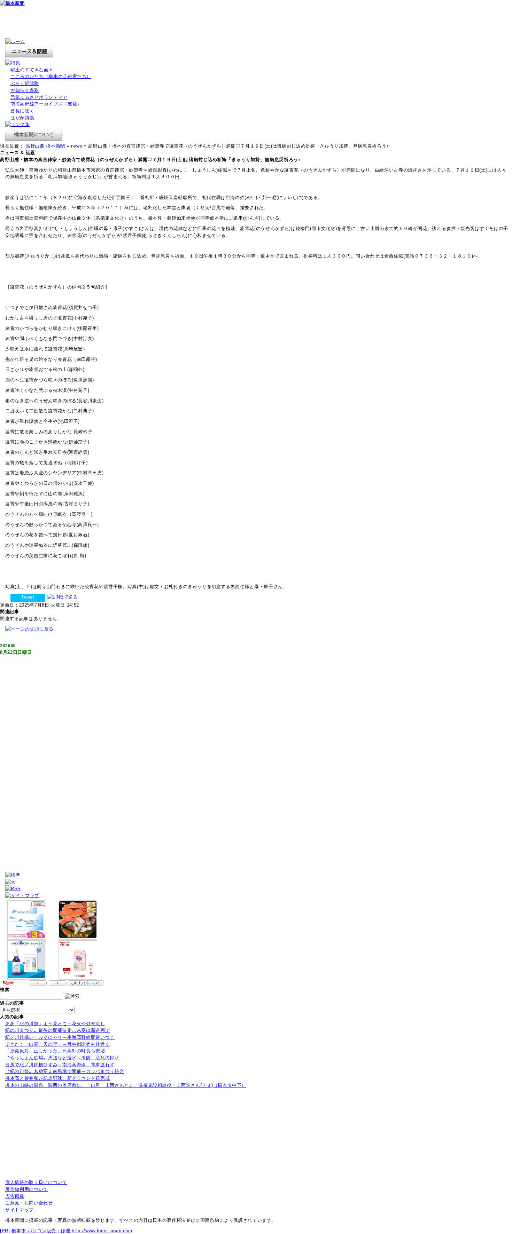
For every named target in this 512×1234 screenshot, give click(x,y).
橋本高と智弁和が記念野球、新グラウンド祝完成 (57, 1078)
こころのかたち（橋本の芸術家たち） (50, 76)
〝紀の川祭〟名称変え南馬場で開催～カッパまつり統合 (64, 1071)
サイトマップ (19, 1209)
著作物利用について (26, 1189)
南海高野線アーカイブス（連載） (46, 103)
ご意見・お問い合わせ (29, 1202)
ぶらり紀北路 (24, 83)
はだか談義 (22, 117)
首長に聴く (22, 110)
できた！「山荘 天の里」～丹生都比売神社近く (57, 1044)
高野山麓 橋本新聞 (45, 146)
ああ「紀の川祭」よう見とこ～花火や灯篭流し (55, 1023)
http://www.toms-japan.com (102, 1230)
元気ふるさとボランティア (39, 97)
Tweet (27, 597)
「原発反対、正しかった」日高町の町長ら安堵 (55, 1050)
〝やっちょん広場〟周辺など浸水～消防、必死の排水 (62, 1057)
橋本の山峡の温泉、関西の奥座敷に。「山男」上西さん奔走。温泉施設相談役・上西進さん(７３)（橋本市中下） (125, 1085)
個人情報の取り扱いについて (36, 1182)
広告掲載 (14, 1196)
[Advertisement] (127, 22)
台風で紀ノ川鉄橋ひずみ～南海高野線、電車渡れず (60, 1064)
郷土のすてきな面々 (31, 69)
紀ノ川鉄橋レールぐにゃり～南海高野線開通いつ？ (60, 1037)
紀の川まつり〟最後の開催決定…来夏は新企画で (57, 1030)
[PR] (5, 1230)
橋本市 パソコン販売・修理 (41, 1230)
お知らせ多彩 (24, 90)
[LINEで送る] (62, 597)
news (77, 146)
